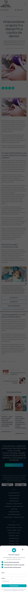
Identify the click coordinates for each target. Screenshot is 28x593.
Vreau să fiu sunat (14, 585)
